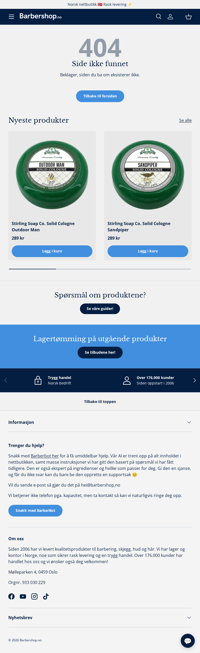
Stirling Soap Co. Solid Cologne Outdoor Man (43, 227)
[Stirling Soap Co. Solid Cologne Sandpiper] (148, 174)
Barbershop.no (30, 640)
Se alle (185, 120)
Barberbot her (45, 456)
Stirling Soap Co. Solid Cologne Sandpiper (139, 227)
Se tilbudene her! (100, 352)
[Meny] (11, 16)
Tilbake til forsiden (100, 96)
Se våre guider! (100, 308)
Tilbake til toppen (100, 401)
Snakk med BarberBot (35, 510)
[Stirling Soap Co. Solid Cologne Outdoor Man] (52, 174)
